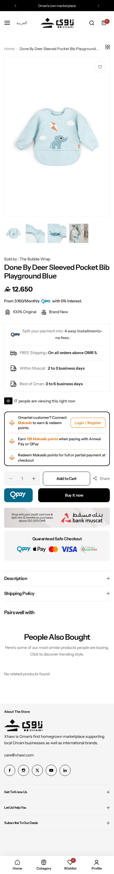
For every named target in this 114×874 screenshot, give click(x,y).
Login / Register (88, 422)
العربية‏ (21, 22)
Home (9, 48)
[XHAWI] (57, 23)
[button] (15, 5)
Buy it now (74, 495)
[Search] (92, 23)
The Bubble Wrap (35, 259)
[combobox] (22, 22)
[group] (57, 137)
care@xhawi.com (19, 755)
